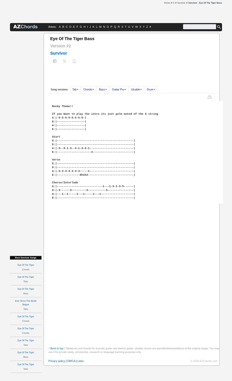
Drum (150, 89)
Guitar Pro (118, 89)
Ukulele (135, 89)
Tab (74, 89)
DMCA (71, 360)
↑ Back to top (55, 348)
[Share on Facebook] (54, 62)
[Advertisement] (25, 87)
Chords (87, 89)
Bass (102, 89)
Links (80, 360)
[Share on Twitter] (64, 62)
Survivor (58, 53)
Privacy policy (56, 360)
